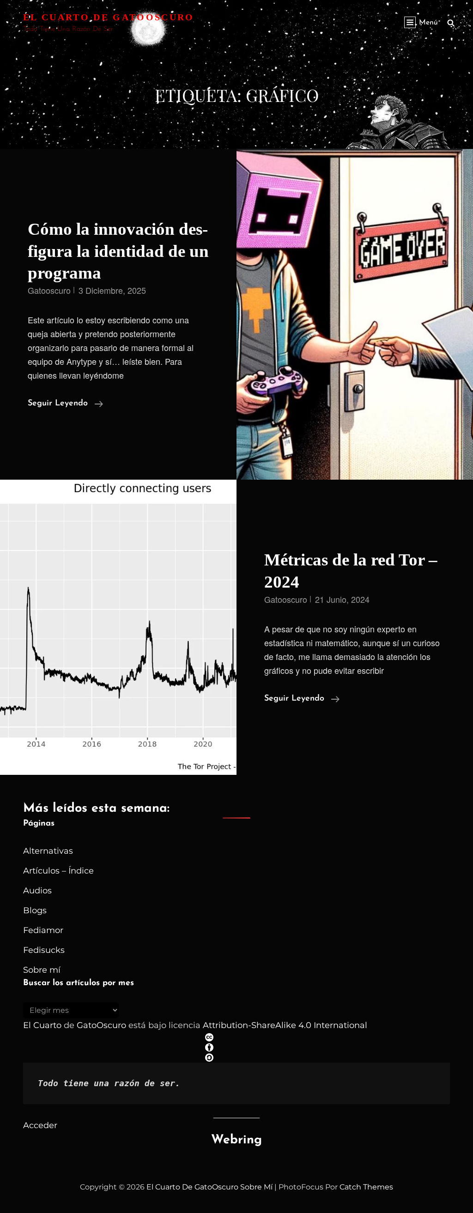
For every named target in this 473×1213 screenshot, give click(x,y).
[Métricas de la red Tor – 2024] (118, 627)
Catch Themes (366, 1187)
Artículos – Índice (58, 871)
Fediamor (43, 930)
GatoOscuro (101, 1025)
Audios (37, 891)
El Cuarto (42, 1025)
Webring (236, 1140)
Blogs (35, 910)
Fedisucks (44, 950)
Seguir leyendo (65, 404)
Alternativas (48, 851)
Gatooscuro (49, 290)
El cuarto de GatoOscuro (108, 17)
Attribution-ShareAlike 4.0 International (285, 1025)
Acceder (40, 1125)
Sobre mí (42, 970)
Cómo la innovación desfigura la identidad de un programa (118, 251)
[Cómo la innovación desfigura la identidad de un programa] (354, 314)
